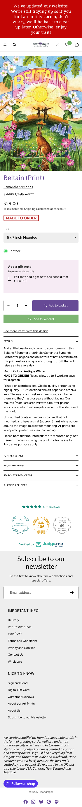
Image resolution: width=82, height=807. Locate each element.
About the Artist (13, 465)
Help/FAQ (15, 634)
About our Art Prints (21, 703)
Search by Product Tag (17, 475)
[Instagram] (33, 801)
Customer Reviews (21, 697)
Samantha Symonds (18, 187)
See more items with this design (25, 331)
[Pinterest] (48, 801)
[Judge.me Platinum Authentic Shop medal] (20, 525)
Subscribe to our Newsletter (27, 717)
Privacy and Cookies (21, 648)
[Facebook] (25, 801)
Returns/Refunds (19, 627)
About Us (14, 710)
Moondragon (46, 791)
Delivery (13, 620)
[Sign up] (72, 592)
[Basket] (77, 44)
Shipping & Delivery (15, 485)
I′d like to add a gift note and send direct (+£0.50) (41, 279)
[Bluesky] (41, 801)
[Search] (14, 44)
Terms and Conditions (23, 641)
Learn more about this (21, 271)
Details (7, 341)
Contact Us (15, 654)
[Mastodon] (56, 801)
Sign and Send (18, 683)
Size (6, 229)
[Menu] (5, 45)
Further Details (13, 456)
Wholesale (15, 661)
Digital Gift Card (19, 690)
